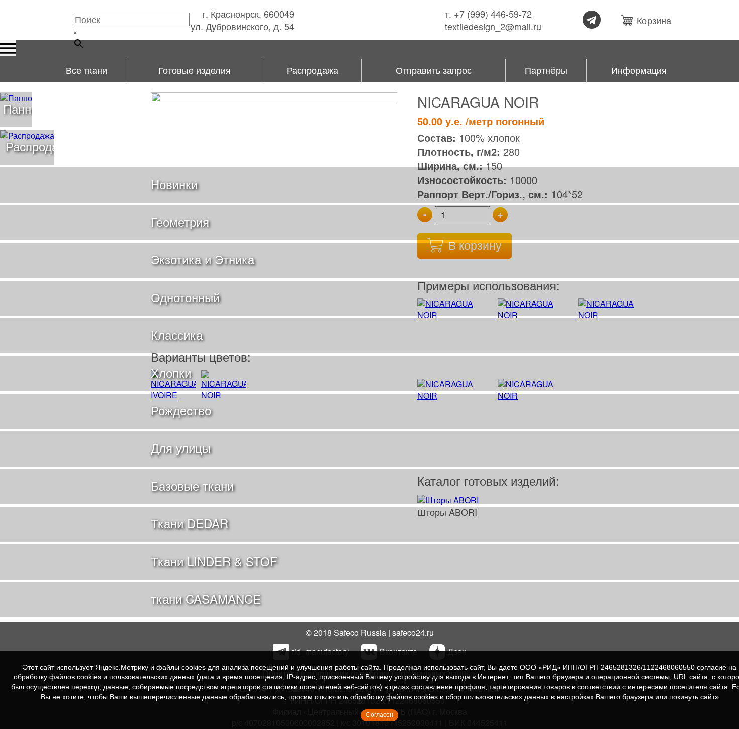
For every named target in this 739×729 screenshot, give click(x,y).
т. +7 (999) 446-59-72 (488, 14)
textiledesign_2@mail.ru (493, 26)
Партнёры (546, 69)
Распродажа (312, 69)
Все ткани (86, 69)
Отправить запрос (434, 69)
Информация (639, 69)
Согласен (379, 714)
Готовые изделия (194, 69)
